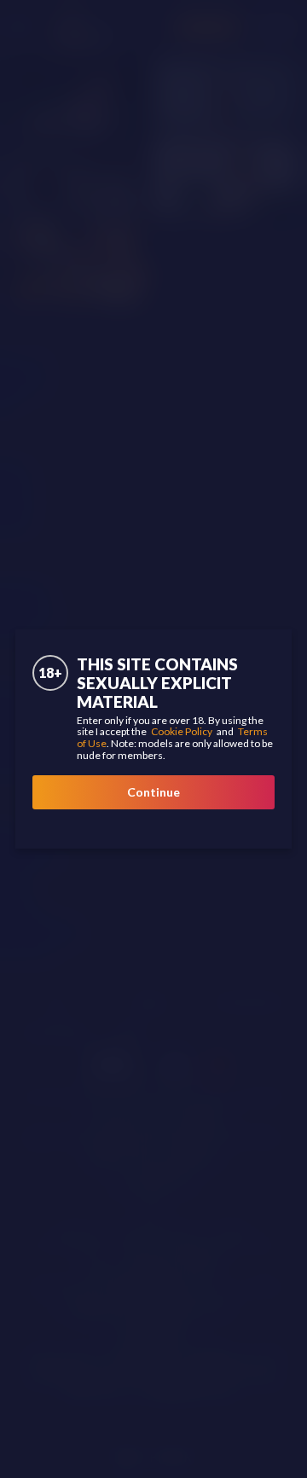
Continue (153, 792)
